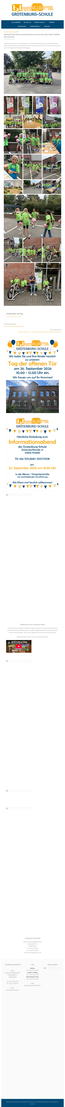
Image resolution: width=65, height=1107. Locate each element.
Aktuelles (27, 22)
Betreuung (22, 26)
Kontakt (47, 26)
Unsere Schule (39, 22)
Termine (51, 22)
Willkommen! (16, 22)
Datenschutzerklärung (22, 1102)
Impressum (10, 1102)
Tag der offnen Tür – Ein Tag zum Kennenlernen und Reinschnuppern (39, 331)
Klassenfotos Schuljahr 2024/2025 (14, 325)
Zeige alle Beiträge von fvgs (13, 316)
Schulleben (15, 32)
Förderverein (35, 26)
